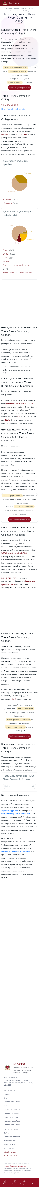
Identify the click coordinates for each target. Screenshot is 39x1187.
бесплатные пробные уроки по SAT (17, 814)
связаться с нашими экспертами (15, 851)
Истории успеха (10, 1140)
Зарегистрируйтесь (9, 578)
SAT (19, 417)
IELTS (7, 420)
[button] (19, 87)
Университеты (9, 1144)
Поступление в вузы (12, 1102)
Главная (7, 1094)
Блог (6, 1098)
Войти (6, 1133)
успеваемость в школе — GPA (19, 404)
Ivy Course (9, 8)
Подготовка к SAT (11, 1117)
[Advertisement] (19, 303)
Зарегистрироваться (12, 1137)
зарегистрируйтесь (9, 810)
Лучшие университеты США (23, 8)
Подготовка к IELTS (11, 1114)
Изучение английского (13, 1121)
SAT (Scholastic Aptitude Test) (14, 553)
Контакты (7, 1105)
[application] (20, 183)
